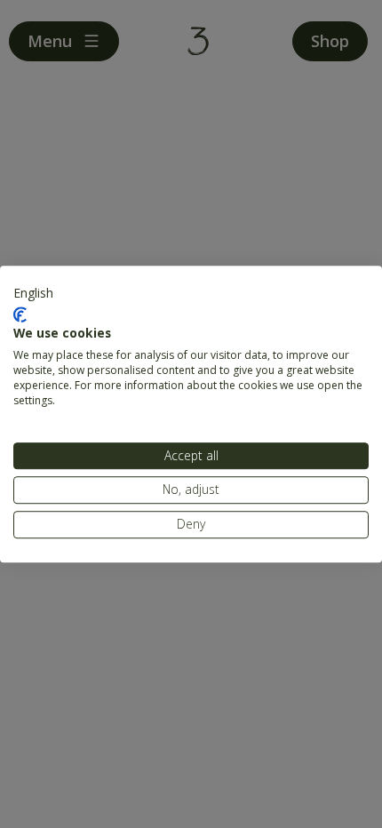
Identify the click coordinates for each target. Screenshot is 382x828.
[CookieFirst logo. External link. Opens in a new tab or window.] (20, 314)
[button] (33, 293)
